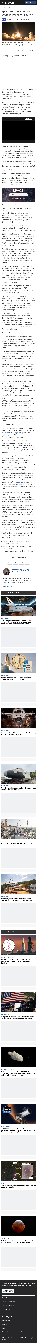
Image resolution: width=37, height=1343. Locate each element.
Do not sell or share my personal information (14, 1332)
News (4, 19)
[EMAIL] (28, 570)
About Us (4, 1298)
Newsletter (32, 50)
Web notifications (7, 1324)
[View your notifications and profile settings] (30, 2)
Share (6, 50)
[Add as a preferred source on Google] (8, 1291)
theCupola (10, 341)
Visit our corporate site (25, 1285)
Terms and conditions (8, 1305)
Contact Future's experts (9, 1301)
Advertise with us (6, 1320)
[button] (34, 2)
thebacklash (18, 482)
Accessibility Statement (8, 1317)
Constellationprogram (12, 433)
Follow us (22, 50)
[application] (18, 130)
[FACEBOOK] (21, 570)
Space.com (6, 580)
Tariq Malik (11, 19)
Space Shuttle (12, 7)
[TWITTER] (24, 570)
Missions (4, 7)
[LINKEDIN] (26, 570)
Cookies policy (6, 1313)
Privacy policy (6, 1309)
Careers (4, 1328)
